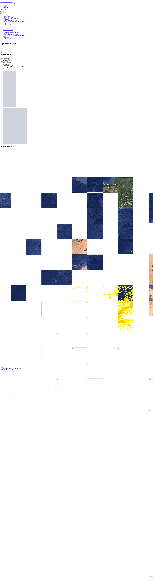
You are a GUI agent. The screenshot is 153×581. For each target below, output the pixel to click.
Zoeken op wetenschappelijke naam (12, 18)
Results (2, 11)
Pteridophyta (2, 48)
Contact (4, 26)
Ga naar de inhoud (3, 0)
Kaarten (4, 25)
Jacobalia (4, 22)
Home (4, 15)
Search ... (2, 9)
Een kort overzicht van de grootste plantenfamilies (14, 21)
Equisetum (2, 50)
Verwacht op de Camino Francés (11, 20)
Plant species (2, 47)
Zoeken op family (8, 19)
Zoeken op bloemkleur (9, 17)
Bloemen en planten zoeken (8, 16)
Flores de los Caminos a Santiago (6, 2)
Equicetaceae (2, 49)
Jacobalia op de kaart (9, 24)
